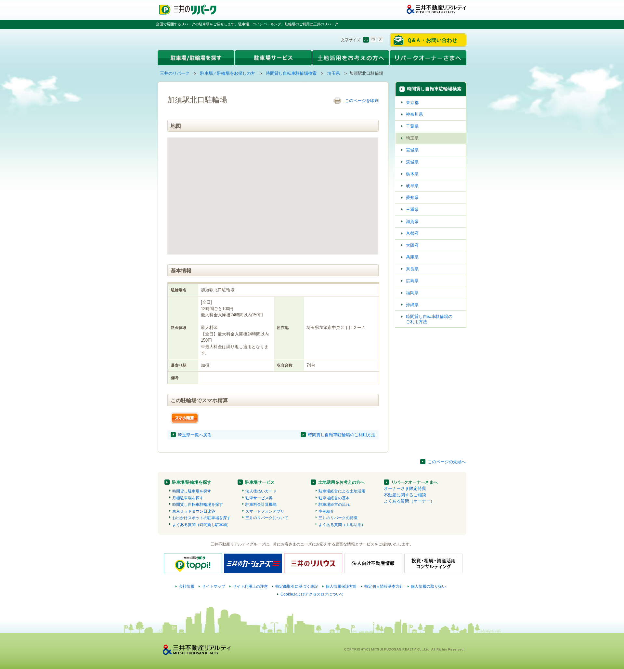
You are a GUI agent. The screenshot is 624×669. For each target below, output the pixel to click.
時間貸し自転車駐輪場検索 (291, 73)
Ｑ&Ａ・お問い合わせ (432, 40)
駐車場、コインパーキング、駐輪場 (266, 24)
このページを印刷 (362, 100)
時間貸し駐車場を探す (191, 491)
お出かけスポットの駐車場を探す (201, 518)
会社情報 (186, 586)
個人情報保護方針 (341, 586)
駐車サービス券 (259, 498)
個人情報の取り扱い (428, 586)
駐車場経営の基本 (334, 498)
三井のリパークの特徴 (338, 518)
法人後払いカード (261, 491)
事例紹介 (326, 511)
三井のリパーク (174, 73)
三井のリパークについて (266, 518)
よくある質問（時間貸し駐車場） (201, 524)
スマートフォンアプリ (264, 511)
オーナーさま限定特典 (405, 488)
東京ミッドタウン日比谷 (193, 511)
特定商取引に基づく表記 (296, 586)
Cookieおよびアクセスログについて (312, 594)
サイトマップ (213, 586)
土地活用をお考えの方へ (341, 482)
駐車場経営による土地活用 (341, 491)
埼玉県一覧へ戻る (195, 434)
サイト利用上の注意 (250, 586)
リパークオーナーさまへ (414, 482)
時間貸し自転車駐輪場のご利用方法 (341, 434)
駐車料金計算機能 (261, 504)
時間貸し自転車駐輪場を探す (197, 504)
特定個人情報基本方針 (383, 586)
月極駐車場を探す (187, 498)
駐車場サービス (260, 482)
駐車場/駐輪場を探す (191, 482)
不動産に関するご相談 (405, 494)
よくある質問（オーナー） (409, 501)
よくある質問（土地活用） (341, 524)
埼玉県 (333, 73)
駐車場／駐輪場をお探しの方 (227, 73)
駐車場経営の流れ (334, 504)
